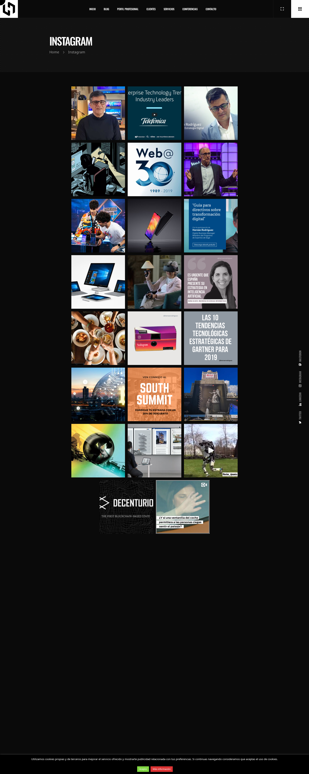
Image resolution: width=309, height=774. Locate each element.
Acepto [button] (143, 769)
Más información (162, 769)
